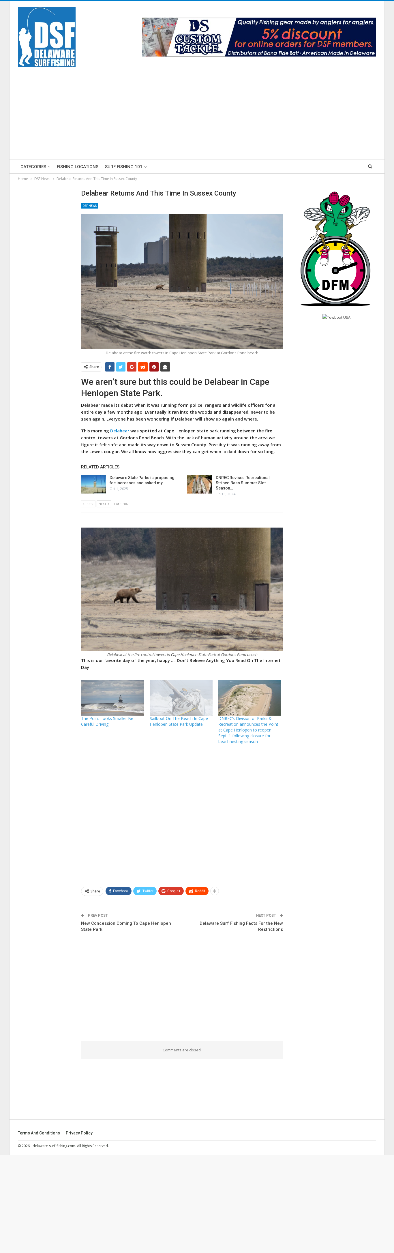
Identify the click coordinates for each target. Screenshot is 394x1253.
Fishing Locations (77, 166)
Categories (33, 166)
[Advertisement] (197, 110)
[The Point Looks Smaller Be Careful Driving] (112, 698)
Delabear (120, 431)
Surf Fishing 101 (123, 166)
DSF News (90, 205)
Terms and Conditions (39, 1133)
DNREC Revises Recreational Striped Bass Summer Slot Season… (243, 482)
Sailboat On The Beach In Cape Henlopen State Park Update (179, 721)
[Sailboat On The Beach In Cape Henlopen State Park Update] (181, 698)
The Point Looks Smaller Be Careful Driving (107, 721)
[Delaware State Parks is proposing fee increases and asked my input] (93, 484)
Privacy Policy (79, 1133)
